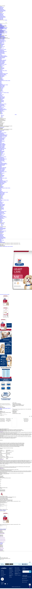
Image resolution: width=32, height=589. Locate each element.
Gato (0, 48)
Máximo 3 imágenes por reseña (4, 509)
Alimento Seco (2, 133)
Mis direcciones (2, 9)
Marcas (16, 114)
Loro (0, 201)
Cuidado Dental (2, 41)
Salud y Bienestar (2, 39)
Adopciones (1, 229)
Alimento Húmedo (2, 52)
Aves (0, 199)
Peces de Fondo (2, 107)
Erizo (0, 81)
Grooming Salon (2, 119)
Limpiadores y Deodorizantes (3, 56)
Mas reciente (1, 546)
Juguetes (1, 34)
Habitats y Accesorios (2, 216)
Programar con (15, 412)
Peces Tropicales (2, 104)
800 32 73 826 (2, 231)
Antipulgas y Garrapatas (3, 148)
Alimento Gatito (2, 160)
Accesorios (1, 72)
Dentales (1, 140)
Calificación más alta (2, 539)
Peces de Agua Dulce (2, 213)
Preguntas (1, 544)
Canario (1, 93)
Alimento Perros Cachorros (3, 28)
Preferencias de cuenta (3, 10)
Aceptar (3, 559)
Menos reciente (2, 548)
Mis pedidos (1, 14)
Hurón (1, 83)
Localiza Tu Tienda (2, 222)
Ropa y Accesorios (2, 145)
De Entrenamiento (2, 138)
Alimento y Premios (7, 80)
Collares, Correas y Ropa (3, 167)
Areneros (1, 162)
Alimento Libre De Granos (3, 51)
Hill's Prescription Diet (2, 245)
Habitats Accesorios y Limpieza (4, 73)
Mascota (1, 131)
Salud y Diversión (2, 97)
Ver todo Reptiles (2, 70)
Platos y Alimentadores (3, 37)
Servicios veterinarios (2, 120)
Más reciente (1, 535)
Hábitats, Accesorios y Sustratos (4, 84)
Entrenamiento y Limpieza (3, 64)
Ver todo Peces (2, 211)
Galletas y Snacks (2, 32)
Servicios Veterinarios (2, 228)
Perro (0, 24)
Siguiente (1, 543)
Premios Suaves (2, 31)
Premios (1, 29)
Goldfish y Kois (2, 105)
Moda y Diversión (2, 33)
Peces (0, 103)
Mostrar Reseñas (5, 246)
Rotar (1, 559)
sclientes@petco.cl (2, 122)
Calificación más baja (3, 540)
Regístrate (6, 31)
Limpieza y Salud (2, 86)
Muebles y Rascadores (3, 60)
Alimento (5, 25)
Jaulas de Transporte (2, 36)
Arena (1, 54)
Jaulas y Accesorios (2, 96)
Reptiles (1, 177)
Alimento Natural (2, 26)
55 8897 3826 (1, 232)
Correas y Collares (2, 38)
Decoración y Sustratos (3, 181)
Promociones (2, 115)
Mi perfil (1, 6)
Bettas (1, 106)
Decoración (1, 110)
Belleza (1, 150)
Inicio (0, 239)
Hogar (1, 35)
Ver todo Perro (2, 25)
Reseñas (1, 246)
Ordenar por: (1, 545)
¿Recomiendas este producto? (3, 502)
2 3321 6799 (1, 123)
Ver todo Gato (1, 49)
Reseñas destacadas (2, 537)
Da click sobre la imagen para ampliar (4, 294)
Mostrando (1, 531)
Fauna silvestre (2, 94)
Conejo (1, 189)
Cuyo (0, 82)
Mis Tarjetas (1, 8)
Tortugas (1, 71)
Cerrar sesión (1, 11)
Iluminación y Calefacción (3, 182)
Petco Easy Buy (2, 7)
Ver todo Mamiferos (2, 80)
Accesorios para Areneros (3, 55)
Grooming (1, 227)
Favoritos (2, 225)
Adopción (1, 121)
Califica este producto (10, 246)
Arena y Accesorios (2, 53)
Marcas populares (2, 43)
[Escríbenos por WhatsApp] (30, 584)
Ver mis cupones (2, 127)
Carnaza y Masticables (3, 30)
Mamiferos (1, 79)
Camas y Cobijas (2, 143)
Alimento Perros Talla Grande (3, 27)
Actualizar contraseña (2, 16)
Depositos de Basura (2, 164)
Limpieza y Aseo (2, 42)
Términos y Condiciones (3, 510)
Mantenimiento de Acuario (3, 109)
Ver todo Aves (1, 92)
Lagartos (1, 179)
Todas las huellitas (2, 532)
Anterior (2, 542)
